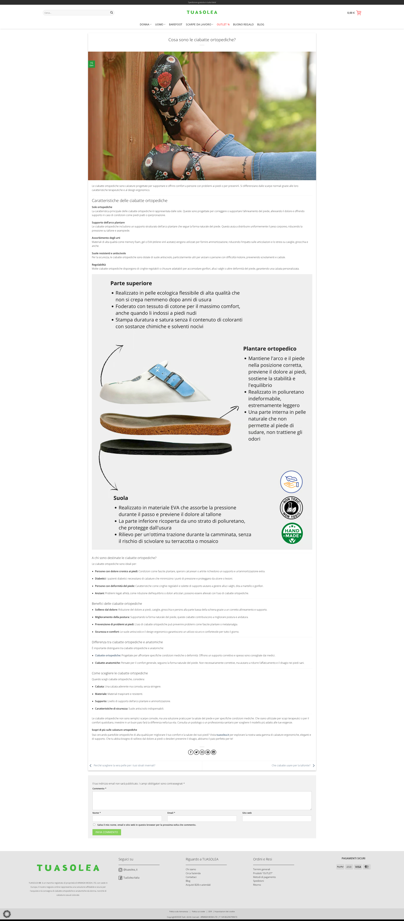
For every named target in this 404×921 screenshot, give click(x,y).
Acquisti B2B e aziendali (198, 884)
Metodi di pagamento (264, 877)
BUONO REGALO (243, 24)
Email (171, 812)
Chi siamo (191, 869)
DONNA (144, 24)
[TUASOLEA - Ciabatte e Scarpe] (202, 13)
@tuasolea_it (130, 869)
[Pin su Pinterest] (207, 752)
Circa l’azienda (193, 873)
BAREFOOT (175, 24)
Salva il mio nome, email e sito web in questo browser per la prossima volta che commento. (146, 824)
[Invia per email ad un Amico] (202, 752)
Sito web (247, 812)
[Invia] (111, 12)
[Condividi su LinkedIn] (213, 752)
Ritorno (257, 884)
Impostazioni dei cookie (224, 911)
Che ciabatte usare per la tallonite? (291, 765)
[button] (354, 13)
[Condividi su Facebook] (190, 752)
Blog (260, 24)
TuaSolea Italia (131, 877)
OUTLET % (223, 24)
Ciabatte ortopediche (107, 655)
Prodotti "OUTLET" (263, 873)
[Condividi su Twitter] (196, 752)
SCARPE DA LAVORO (198, 24)
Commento (99, 788)
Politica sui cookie (198, 911)
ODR (210, 911)
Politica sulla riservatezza (178, 911)
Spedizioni (258, 880)
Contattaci (191, 877)
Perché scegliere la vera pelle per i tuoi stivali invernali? (124, 765)
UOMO (159, 24)
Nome (96, 812)
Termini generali (261, 869)
